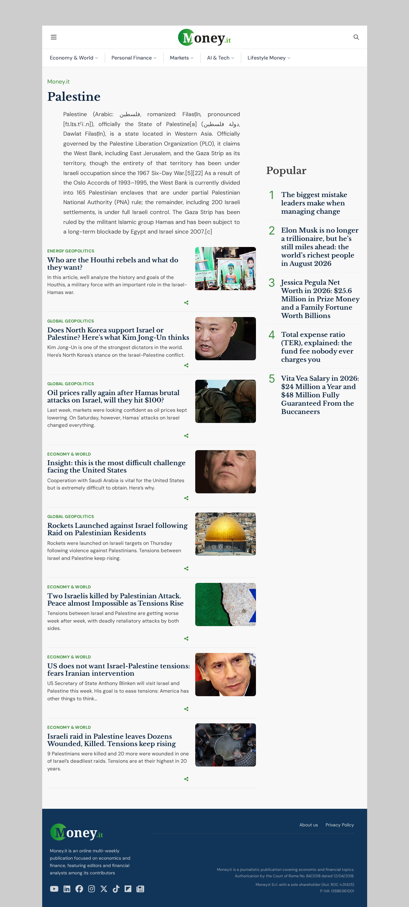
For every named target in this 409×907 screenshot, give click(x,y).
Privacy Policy (340, 825)
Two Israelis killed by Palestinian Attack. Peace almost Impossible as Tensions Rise (115, 599)
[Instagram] (91, 889)
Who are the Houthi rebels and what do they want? (112, 263)
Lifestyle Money (267, 57)
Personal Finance (132, 57)
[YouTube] (54, 889)
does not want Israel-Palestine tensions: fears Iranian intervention (118, 669)
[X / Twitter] (104, 889)
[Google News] (140, 889)
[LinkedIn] (67, 889)
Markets (179, 57)
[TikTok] (116, 889)
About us (308, 825)
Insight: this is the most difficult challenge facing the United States (116, 466)
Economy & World (71, 57)
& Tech (218, 57)
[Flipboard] (128, 889)
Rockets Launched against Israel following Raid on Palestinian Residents (117, 529)
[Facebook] (79, 889)
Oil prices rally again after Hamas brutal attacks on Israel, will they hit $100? (113, 396)
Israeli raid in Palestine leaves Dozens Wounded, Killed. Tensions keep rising (111, 740)
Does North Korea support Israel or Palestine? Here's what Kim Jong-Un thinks (118, 333)
